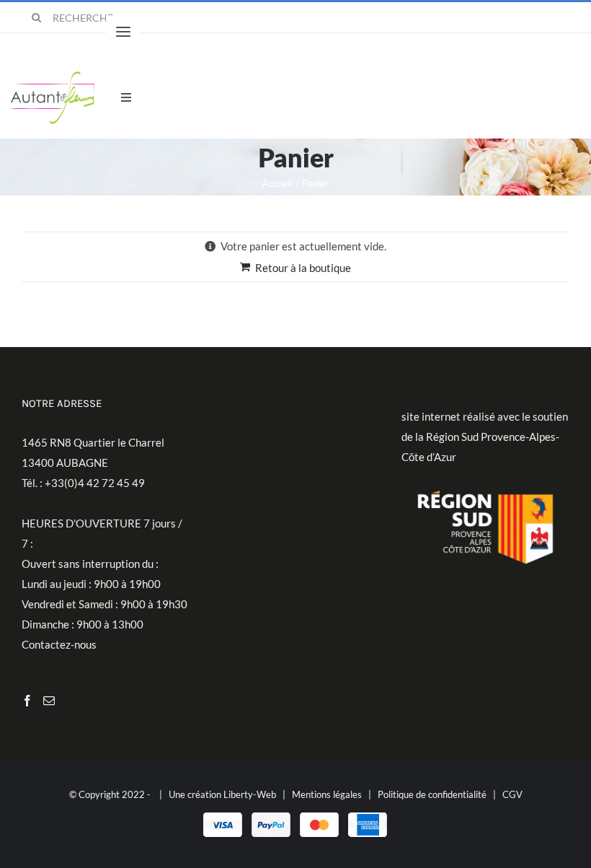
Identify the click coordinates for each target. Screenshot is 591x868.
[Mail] (49, 700)
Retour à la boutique (303, 267)
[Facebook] (27, 700)
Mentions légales (327, 794)
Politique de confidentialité (432, 794)
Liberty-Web (249, 794)
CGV (512, 794)
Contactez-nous (59, 644)
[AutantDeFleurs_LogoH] (53, 76)
